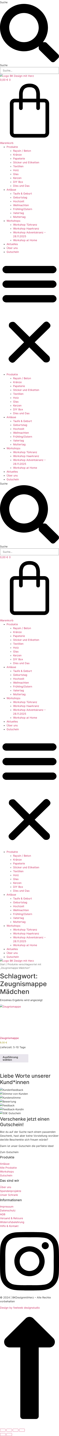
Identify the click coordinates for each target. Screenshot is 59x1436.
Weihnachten (21, 205)
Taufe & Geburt (22, 193)
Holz (16, 170)
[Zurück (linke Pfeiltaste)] (3, 1434)
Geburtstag (20, 197)
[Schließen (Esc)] (22, 1430)
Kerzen (17, 178)
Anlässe (11, 189)
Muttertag (19, 216)
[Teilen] (15, 1430)
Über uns (12, 248)
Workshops (13, 220)
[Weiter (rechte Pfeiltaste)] (9, 1434)
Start (2, 964)
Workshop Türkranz (25, 224)
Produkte (12, 146)
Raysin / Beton (22, 150)
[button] (29, 313)
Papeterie (19, 158)
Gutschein (13, 251)
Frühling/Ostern (22, 209)
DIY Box (18, 181)
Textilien (18, 166)
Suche (4, 2)
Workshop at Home (25, 240)
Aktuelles (12, 244)
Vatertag (18, 213)
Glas (16, 174)
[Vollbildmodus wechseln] (9, 1430)
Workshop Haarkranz (26, 228)
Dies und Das (21, 185)
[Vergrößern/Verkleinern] (3, 1430)
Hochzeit (18, 201)
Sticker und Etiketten (26, 162)
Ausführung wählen (10, 1058)
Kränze (17, 154)
